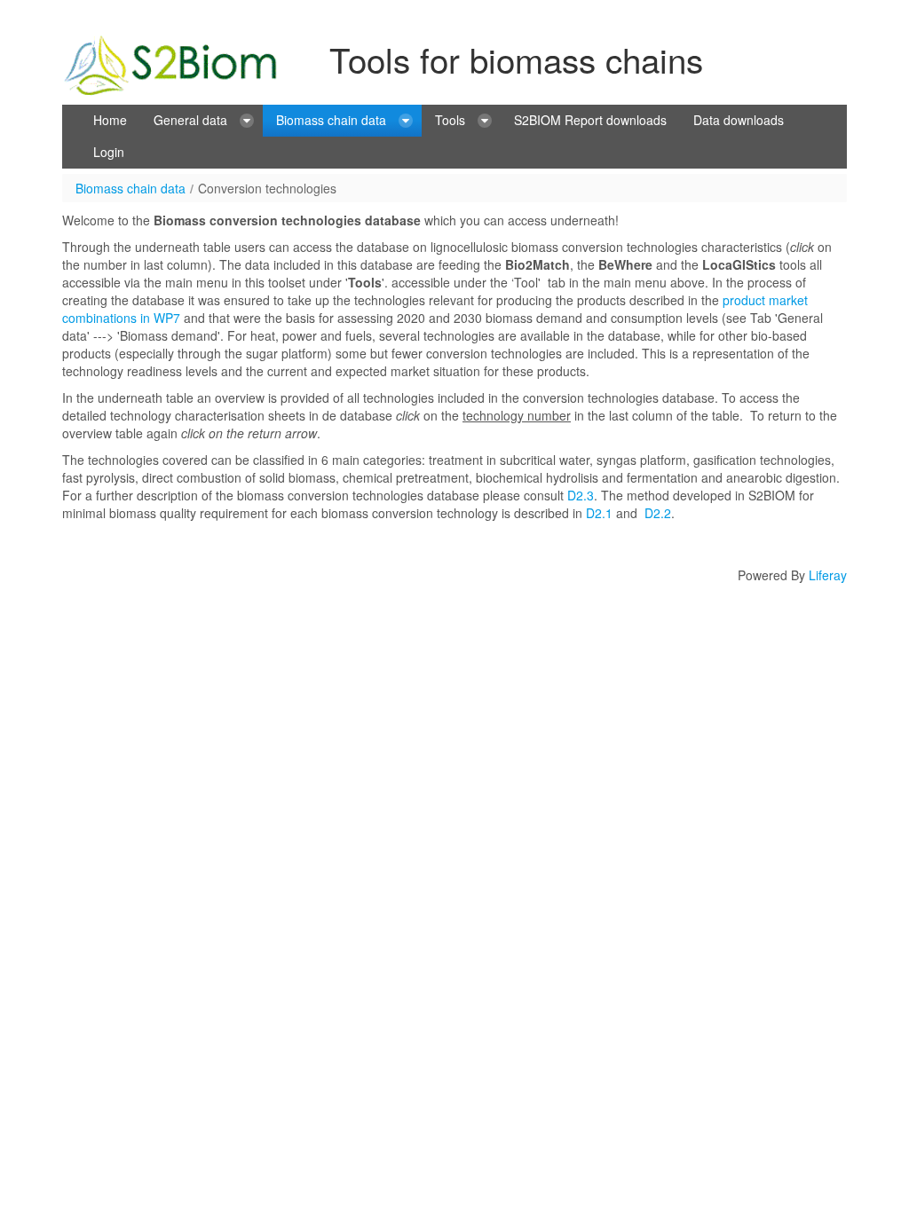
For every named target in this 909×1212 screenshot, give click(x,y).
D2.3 (580, 495)
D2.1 (599, 513)
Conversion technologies (267, 188)
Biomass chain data (130, 188)
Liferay (828, 575)
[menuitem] (110, 121)
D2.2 (657, 513)
